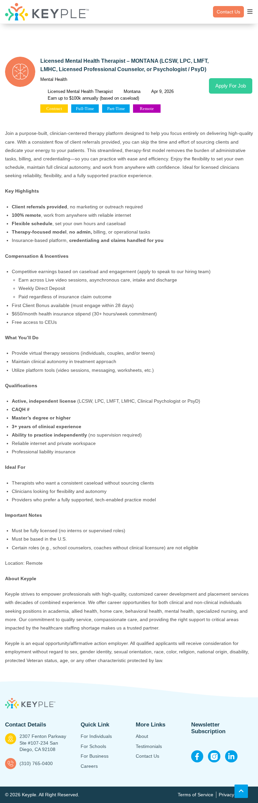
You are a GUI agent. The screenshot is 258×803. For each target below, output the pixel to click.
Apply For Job (230, 86)
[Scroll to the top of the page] (241, 791)
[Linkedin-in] (231, 756)
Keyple (29, 794)
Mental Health (53, 79)
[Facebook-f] (197, 756)
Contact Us (228, 11)
